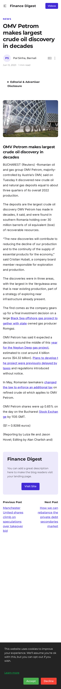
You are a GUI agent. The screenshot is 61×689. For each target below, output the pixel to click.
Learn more (11, 672)
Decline (49, 681)
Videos (52, 6)
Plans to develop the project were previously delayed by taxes (30, 363)
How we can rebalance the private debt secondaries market (48, 517)
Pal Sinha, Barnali (24, 58)
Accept (31, 681)
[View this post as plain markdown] (49, 58)
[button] (5, 6)
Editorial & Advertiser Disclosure (23, 84)
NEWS (7, 19)
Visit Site (30, 486)
